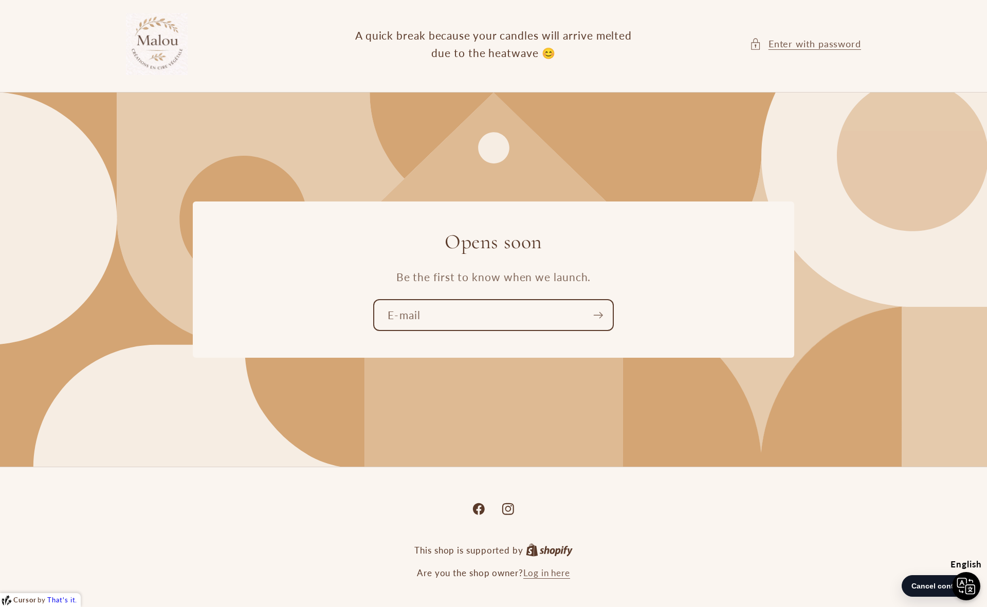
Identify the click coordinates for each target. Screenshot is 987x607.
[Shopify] (549, 550)
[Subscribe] (598, 315)
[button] (805, 43)
